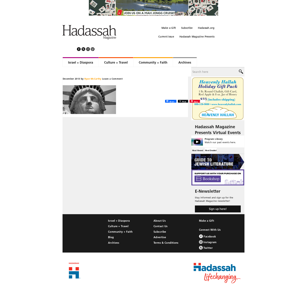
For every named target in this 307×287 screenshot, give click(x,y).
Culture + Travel (118, 216)
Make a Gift (206, 211)
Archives (113, 233)
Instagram (210, 232)
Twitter (208, 238)
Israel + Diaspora (119, 211)
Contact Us (161, 216)
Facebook (209, 227)
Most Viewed (197, 141)
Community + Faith (120, 222)
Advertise (160, 227)
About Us (160, 211)
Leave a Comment (112, 69)
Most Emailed (210, 141)
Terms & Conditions (166, 233)
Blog (111, 227)
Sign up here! (218, 199)
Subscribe (160, 222)
